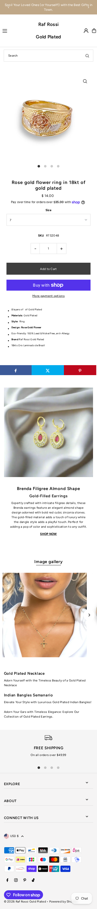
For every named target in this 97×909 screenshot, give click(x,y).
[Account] (86, 30)
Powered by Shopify (63, 901)
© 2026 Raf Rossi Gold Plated (25, 901)
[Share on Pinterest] (80, 370)
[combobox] (48, 56)
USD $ (14, 836)
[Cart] (94, 30)
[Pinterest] (24, 880)
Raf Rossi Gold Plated (48, 30)
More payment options (48, 296)
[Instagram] (16, 880)
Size (48, 210)
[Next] (88, 7)
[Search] (87, 56)
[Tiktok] (33, 880)
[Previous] (8, 7)
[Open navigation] (17, 30)
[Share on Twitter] (48, 370)
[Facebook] (7, 880)
